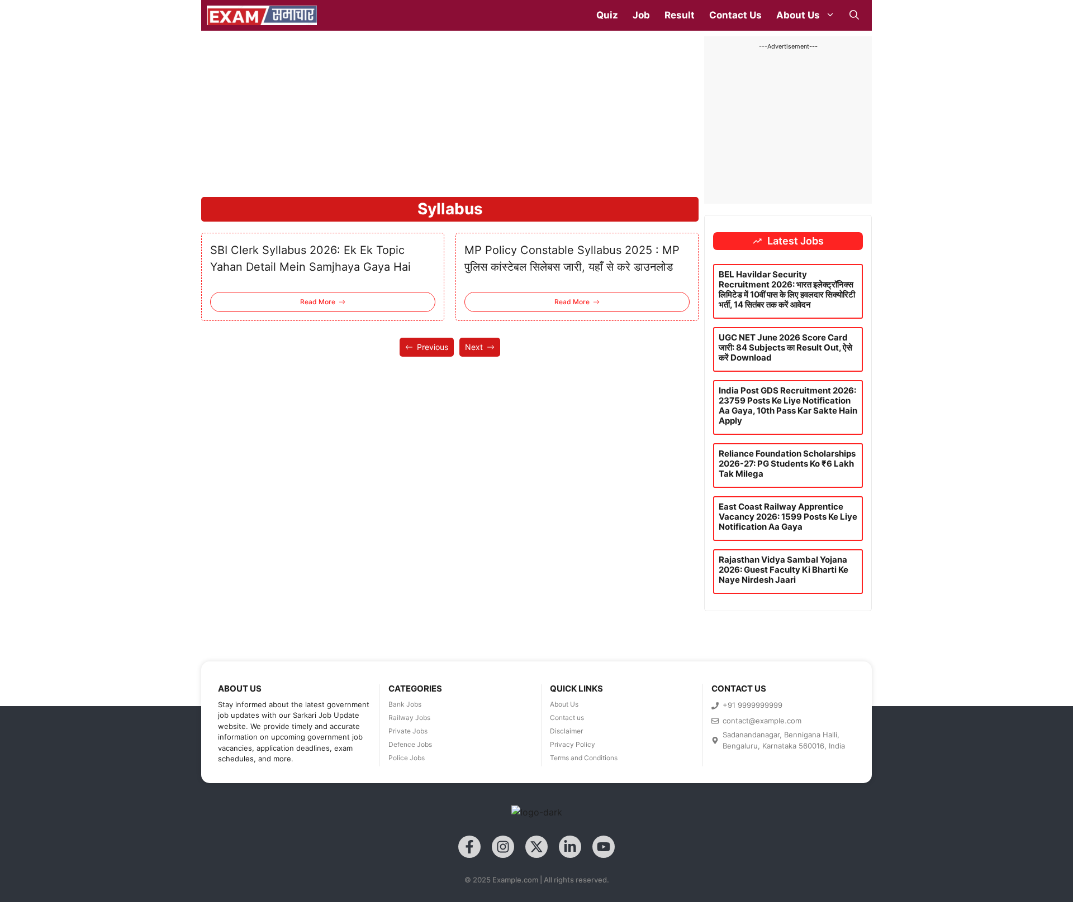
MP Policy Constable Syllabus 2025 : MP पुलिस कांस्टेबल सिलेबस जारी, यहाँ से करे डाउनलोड (572, 258)
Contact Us (735, 15)
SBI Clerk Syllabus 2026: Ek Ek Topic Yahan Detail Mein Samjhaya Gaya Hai (310, 258)
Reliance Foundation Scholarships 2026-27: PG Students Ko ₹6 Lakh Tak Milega (787, 463)
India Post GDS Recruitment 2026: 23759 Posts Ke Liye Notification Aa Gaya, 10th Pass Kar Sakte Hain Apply (788, 405)
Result (679, 15)
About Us (798, 15)
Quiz (607, 15)
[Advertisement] (450, 114)
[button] (854, 15)
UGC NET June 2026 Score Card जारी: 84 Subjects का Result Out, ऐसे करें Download (785, 347)
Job (641, 15)
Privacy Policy (572, 744)
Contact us (567, 717)
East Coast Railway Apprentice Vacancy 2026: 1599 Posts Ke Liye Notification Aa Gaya (788, 516)
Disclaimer (566, 731)
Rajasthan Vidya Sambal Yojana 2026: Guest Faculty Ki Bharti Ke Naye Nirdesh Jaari (783, 569)
